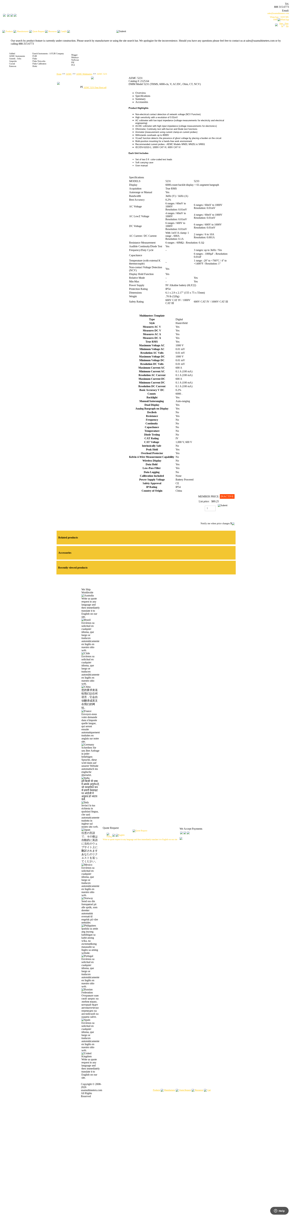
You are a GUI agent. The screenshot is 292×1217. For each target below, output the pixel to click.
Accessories (141, 102)
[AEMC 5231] (92, 78)
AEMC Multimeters (84, 74)
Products (156, 1090)
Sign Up (286, 24)
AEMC (69, 74)
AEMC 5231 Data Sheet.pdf (95, 87)
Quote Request (185, 1090)
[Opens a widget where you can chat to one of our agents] (279, 1211)
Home (59, 74)
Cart (209, 1090)
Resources (199, 1090)
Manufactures (169, 1090)
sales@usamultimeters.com (278, 13)
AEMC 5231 (102, 74)
